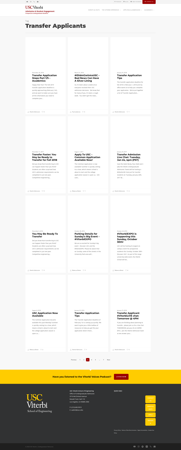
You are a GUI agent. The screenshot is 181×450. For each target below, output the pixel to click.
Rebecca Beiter (76, 191)
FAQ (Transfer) (34, 40)
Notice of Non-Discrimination (129, 430)
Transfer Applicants (121, 278)
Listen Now (121, 377)
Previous (73, 360)
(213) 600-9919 (76, 407)
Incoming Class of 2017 (37, 278)
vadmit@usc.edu (77, 410)
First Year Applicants (78, 40)
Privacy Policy (117, 430)
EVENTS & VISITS (150, 407)
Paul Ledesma (76, 112)
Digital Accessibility (142, 430)
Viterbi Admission (34, 112)
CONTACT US (150, 399)
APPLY (150, 415)
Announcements (77, 119)
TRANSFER (150, 422)
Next (108, 360)
